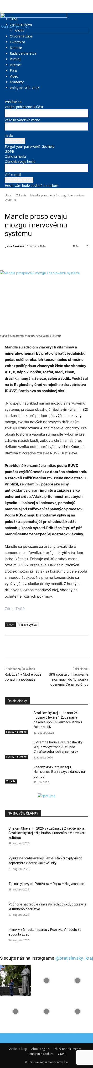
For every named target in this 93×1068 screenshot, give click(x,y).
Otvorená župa (21, 36)
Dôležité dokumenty (67, 1049)
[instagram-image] (15, 980)
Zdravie (21, 195)
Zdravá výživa (28, 624)
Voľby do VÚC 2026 (24, 87)
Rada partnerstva (23, 53)
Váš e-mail (13, 174)
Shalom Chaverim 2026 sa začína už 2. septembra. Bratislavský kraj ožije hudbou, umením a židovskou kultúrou (47, 833)
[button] (8, 6)
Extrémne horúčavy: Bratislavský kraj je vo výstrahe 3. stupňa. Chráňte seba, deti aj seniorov (58, 746)
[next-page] (8, 791)
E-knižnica (17, 42)
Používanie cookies (40, 1054)
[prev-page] (6, 791)
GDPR (9, 151)
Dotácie (16, 47)
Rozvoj (15, 59)
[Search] (86, 6)
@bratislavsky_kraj (74, 958)
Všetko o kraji (18, 1049)
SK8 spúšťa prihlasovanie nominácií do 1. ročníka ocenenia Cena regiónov (68, 679)
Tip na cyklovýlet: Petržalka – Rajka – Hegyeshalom (47, 884)
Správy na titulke (16, 731)
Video (14, 76)
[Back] (6, 97)
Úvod (8, 195)
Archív (19, 30)
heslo (9, 135)
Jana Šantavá (15, 246)
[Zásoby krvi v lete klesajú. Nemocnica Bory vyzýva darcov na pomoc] (17, 774)
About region (40, 1049)
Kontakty (17, 82)
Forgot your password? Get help (29, 146)
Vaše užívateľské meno (22, 120)
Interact (16, 65)
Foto (13, 70)
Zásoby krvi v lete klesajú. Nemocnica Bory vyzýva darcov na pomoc (59, 771)
